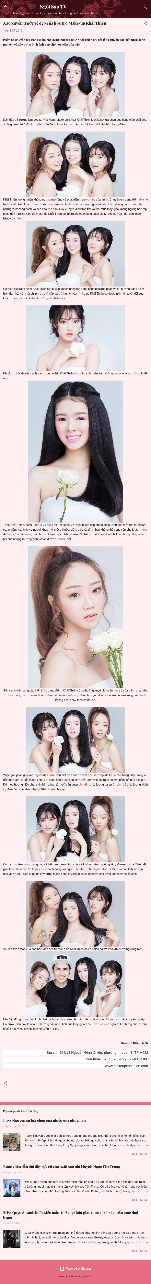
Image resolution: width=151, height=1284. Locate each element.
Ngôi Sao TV (53, 7)
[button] (145, 24)
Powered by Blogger (78, 1268)
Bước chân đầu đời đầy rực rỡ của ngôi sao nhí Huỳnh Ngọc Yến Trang (61, 1166)
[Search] (145, 8)
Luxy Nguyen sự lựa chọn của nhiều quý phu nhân (44, 1120)
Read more (140, 1154)
